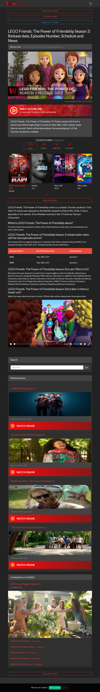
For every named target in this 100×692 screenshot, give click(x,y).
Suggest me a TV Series (50, 22)
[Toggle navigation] (90, 3)
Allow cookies (55, 688)
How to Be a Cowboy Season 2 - (27, 647)
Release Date (15, 47)
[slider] (38, 344)
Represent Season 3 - (23, 652)
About (65, 688)
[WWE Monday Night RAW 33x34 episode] (18, 168)
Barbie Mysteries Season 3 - (26, 664)
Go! (86, 367)
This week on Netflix (50, 17)
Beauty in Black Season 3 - (25, 658)
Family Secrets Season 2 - (25, 641)
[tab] (47, 194)
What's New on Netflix (50, 11)
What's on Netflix (50, 200)
